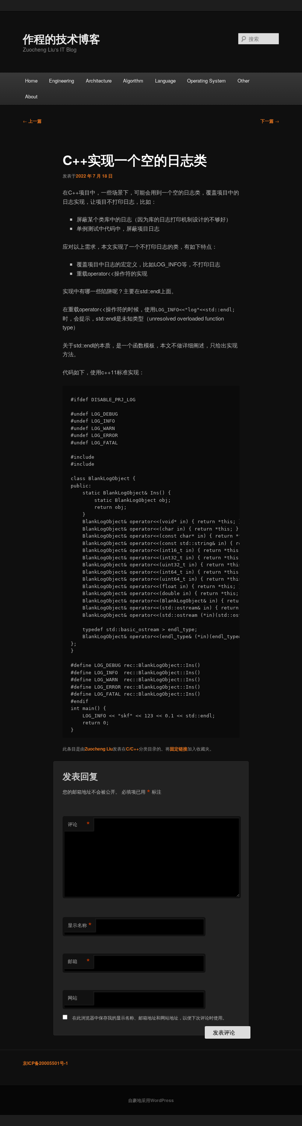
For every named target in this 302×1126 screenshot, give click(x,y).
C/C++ (132, 748)
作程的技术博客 (61, 38)
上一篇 (32, 121)
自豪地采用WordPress (151, 1100)
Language (165, 80)
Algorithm (133, 80)
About (31, 96)
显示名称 (80, 925)
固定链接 (178, 748)
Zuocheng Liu (99, 748)
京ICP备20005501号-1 (45, 1063)
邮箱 (79, 961)
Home (31, 80)
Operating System (206, 80)
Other (243, 80)
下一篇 (269, 121)
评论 (79, 824)
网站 (72, 997)
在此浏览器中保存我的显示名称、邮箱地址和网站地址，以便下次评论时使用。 (149, 1017)
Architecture (99, 80)
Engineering (61, 80)
